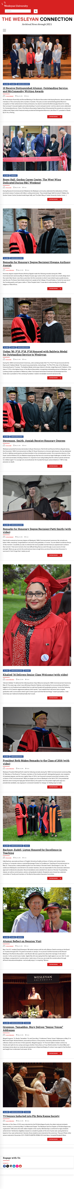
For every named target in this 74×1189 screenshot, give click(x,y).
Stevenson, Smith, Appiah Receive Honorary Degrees (34, 440)
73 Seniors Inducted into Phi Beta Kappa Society (31, 1116)
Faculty (27, 845)
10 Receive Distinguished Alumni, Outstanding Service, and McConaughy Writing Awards (35, 90)
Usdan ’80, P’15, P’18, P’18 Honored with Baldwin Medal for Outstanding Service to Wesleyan (35, 353)
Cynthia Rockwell (9, 96)
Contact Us (5, 1163)
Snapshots (13, 175)
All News (6, 84)
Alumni (13, 84)
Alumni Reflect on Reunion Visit (22, 941)
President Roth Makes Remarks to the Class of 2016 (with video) (36, 762)
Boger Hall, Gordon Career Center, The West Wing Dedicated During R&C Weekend (32, 181)
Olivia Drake (8, 187)
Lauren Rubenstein (10, 270)
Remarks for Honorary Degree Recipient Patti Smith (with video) (37, 530)
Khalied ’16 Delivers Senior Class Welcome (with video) (35, 674)
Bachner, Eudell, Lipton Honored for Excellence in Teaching (32, 851)
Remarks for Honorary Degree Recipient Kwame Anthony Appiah (37, 264)
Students (27, 670)
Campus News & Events (23, 84)
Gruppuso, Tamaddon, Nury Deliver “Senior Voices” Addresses (33, 1028)
